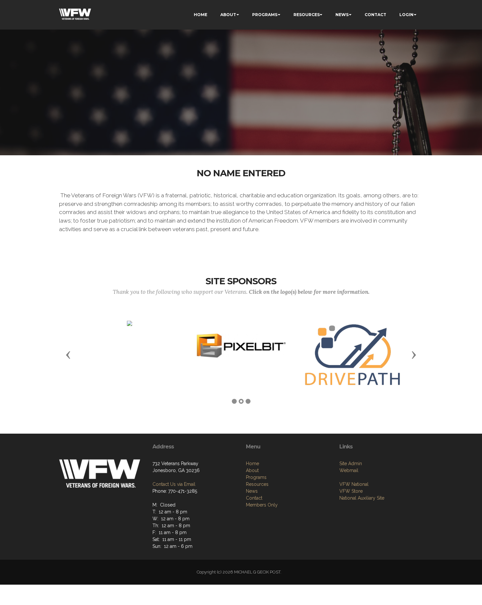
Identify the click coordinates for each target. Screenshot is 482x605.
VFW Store (351, 491)
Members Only (262, 505)
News (252, 491)
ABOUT (228, 14)
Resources (257, 484)
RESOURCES (306, 14)
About (252, 470)
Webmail (348, 470)
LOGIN (406, 14)
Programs (256, 477)
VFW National (354, 484)
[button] (68, 354)
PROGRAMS (264, 14)
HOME (200, 14)
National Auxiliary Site (361, 498)
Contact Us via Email (173, 484)
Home (252, 463)
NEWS (342, 14)
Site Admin (350, 463)
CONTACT (375, 14)
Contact (254, 498)
